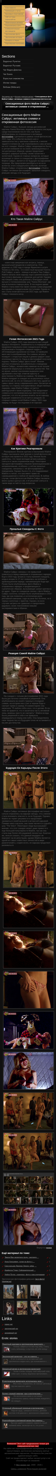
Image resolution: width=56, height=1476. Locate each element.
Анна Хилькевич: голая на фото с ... (20, 1262)
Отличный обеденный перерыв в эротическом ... (24, 1408)
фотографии (7, 136)
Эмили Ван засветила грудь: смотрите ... (22, 1257)
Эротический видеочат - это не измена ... (20, 1356)
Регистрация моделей (36, 1469)
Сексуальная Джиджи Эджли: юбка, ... (21, 1266)
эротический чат (11, 1329)
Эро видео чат (7, 97)
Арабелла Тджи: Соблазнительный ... (20, 1270)
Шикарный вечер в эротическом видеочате (21, 1369)
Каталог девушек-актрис (24, 97)
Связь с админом (18, 1469)
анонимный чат (11, 1333)
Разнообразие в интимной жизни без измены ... (23, 1420)
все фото (40, 1279)
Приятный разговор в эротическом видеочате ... (23, 1344)
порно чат (9, 1324)
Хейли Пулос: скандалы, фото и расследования (25, 1275)
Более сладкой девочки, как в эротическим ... (22, 1394)
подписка (6, 1281)
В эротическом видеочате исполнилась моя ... (22, 1381)
